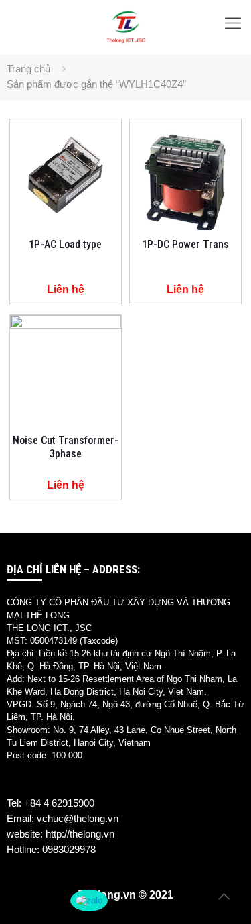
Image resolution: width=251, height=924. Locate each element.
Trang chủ (28, 68)
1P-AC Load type (65, 244)
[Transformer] (125, 27)
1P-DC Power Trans (185, 244)
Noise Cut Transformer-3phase (65, 447)
